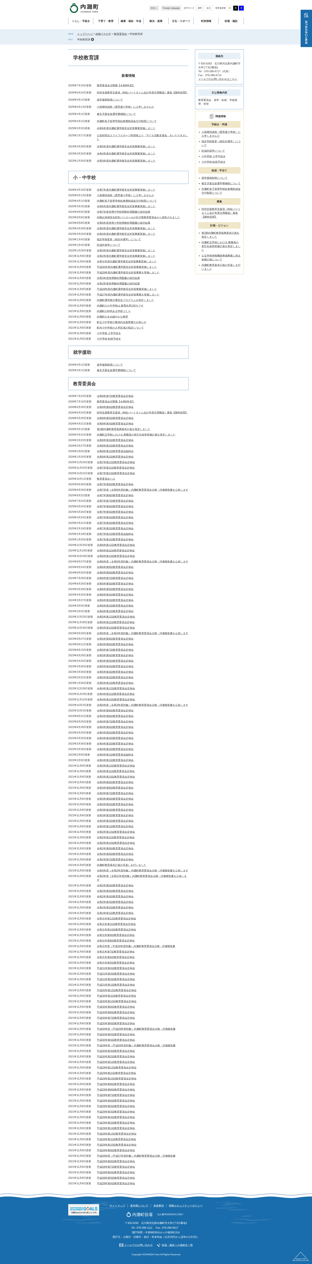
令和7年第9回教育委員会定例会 (115, 484)
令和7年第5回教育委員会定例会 (115, 512)
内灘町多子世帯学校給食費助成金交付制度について (127, 121)
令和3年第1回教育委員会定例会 (115, 826)
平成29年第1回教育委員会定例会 (116, 1128)
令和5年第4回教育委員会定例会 (115, 666)
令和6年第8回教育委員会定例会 (115, 572)
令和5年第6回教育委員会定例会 (115, 655)
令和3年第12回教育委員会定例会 (116, 765)
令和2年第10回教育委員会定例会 (116, 843)
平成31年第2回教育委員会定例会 (116, 979)
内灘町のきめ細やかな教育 (112, 316)
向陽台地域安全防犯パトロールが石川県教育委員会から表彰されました (138, 217)
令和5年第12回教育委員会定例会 (116, 616)
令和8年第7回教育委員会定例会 (115, 396)
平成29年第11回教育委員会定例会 (116, 1073)
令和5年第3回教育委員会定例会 (115, 672)
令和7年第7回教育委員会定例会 (115, 500)
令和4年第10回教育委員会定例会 (116, 699)
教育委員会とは (106, 478)
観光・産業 (156, 21)
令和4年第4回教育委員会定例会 (115, 738)
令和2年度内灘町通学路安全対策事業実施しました (126, 256)
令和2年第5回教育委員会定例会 (115, 891)
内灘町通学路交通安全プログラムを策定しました (125, 300)
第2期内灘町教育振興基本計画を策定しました (123, 429)
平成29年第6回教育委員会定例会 (116, 1100)
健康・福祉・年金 (131, 21)
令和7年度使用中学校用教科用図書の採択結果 (123, 211)
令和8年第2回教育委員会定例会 (115, 445)
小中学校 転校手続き (109, 338)
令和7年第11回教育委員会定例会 (116, 467)
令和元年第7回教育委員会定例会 (116, 951)
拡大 (209, 8)
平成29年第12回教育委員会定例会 (116, 1067)
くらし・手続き (81, 21)
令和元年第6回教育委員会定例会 (116, 957)
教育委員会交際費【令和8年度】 (116, 85)
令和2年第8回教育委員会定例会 (115, 854)
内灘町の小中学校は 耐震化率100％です (120, 305)
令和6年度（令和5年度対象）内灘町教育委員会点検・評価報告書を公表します (142, 561)
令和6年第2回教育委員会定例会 (115, 605)
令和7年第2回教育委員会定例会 (115, 528)
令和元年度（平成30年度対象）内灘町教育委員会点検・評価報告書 (136, 946)
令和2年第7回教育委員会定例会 (115, 859)
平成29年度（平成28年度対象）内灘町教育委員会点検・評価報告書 (136, 1045)
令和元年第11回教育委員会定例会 (116, 924)
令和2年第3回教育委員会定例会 (115, 902)
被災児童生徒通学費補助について (116, 114)
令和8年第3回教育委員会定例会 (115, 440)
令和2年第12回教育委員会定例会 (116, 832)
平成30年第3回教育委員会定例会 (116, 1051)
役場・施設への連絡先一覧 (177, 1245)
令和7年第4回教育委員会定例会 (115, 517)
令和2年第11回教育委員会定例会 (116, 837)
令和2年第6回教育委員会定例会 (115, 885)
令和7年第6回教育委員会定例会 (115, 506)
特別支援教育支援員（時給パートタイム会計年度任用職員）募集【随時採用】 (142, 92)
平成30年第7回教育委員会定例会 (116, 1018)
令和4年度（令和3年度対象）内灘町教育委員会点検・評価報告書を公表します (142, 705)
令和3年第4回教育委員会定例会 (115, 809)
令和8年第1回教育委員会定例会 (115, 456)
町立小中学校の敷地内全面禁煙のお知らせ (121, 322)
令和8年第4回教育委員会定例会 (115, 423)
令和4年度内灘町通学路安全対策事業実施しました (126, 153)
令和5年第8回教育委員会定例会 (115, 644)
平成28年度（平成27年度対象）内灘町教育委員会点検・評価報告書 (136, 1155)
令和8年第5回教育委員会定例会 (115, 418)
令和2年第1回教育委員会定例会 (115, 913)
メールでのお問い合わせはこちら (217, 79)
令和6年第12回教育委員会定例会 (116, 545)
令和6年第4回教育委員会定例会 (115, 594)
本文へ (154, 8)
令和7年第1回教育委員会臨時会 (115, 534)
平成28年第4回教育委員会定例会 (116, 1183)
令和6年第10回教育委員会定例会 (116, 556)
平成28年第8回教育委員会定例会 (116, 1161)
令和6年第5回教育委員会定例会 (115, 589)
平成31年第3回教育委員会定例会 (116, 973)
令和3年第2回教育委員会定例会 (115, 821)
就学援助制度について (110, 99)
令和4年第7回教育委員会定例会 (115, 721)
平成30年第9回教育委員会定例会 (116, 1006)
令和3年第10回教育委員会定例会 (116, 776)
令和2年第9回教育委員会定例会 (115, 848)
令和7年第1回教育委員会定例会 (115, 539)
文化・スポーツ (181, 21)
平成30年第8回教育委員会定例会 (116, 1012)
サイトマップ (117, 1205)
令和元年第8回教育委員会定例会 (116, 940)
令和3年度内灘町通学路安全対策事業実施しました (126, 160)
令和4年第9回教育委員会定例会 (115, 710)
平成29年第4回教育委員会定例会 (116, 1117)
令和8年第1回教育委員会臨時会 (115, 451)
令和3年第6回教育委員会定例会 (115, 798)
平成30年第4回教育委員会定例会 (116, 1040)
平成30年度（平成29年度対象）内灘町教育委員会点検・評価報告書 (136, 1029)
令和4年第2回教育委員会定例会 (115, 749)
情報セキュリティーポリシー (186, 1205)
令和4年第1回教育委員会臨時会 (115, 754)
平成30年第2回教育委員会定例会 (116, 1056)
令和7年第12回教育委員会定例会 (116, 462)
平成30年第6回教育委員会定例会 (116, 1023)
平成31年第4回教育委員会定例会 (116, 968)
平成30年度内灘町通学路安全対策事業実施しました (127, 267)
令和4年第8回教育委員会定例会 (115, 716)
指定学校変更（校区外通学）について (119, 239)
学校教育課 (83, 39)
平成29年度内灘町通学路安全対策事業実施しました (127, 289)
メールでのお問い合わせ (138, 1245)
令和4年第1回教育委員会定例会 (115, 760)
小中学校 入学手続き (109, 333)
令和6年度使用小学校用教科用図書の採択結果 (123, 223)
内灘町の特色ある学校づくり (114, 311)
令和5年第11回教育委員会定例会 (116, 622)
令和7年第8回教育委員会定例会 (115, 495)
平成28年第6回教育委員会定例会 (116, 1172)
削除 (92, 39)
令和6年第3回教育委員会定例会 (115, 600)
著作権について (139, 1205)
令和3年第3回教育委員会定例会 (115, 815)
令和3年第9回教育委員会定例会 (115, 782)
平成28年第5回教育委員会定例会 (116, 1178)
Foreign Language (171, 8)
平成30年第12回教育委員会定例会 (116, 990)
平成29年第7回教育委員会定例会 (116, 1095)
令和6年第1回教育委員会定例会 (115, 611)
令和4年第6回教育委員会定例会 (115, 727)
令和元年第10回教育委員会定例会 (116, 929)
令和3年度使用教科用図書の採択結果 (118, 278)
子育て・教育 (106, 21)
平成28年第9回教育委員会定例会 (116, 1150)
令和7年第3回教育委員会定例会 (115, 523)
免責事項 (158, 1205)
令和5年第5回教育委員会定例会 (115, 661)
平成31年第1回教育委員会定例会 (116, 984)
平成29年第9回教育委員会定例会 (116, 1084)
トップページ (85, 34)
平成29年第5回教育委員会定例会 (116, 1106)
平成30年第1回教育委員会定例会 (116, 1062)
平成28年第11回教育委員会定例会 (116, 1139)
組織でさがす (103, 34)
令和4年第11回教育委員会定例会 (116, 694)
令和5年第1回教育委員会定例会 (115, 683)
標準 (200, 8)
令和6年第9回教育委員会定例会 (115, 567)
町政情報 (206, 21)
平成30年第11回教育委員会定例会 (116, 995)
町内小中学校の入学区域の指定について (120, 327)
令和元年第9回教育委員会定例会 (116, 935)
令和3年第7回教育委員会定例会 (115, 793)
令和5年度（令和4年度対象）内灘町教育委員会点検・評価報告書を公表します (142, 633)
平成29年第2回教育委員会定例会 (116, 1122)
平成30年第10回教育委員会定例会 (116, 1001)
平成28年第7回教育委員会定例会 (116, 1166)
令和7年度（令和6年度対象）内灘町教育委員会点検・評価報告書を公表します (142, 489)
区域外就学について (108, 245)
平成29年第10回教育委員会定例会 (116, 1078)
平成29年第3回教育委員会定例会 (116, 1111)
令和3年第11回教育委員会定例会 (116, 771)
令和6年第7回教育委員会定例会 (115, 578)
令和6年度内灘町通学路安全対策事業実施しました (126, 128)
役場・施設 (231, 21)
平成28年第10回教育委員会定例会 (116, 1144)
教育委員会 (120, 34)
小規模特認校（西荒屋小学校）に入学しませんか (125, 106)
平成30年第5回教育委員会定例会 (116, 1034)
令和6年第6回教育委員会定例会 (115, 583)
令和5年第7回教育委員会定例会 (115, 649)
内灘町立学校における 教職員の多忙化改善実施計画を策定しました (136, 434)
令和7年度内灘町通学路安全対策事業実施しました (126, 189)
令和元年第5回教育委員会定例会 (116, 962)
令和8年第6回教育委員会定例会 (115, 407)
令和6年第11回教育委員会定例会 (116, 550)
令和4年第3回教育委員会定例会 (115, 743)
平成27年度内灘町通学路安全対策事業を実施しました (128, 294)
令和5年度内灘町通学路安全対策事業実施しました (126, 146)
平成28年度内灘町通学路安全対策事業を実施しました (128, 272)
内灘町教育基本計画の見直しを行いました (121, 865)
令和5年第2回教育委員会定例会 (115, 677)
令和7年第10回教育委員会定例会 (116, 473)
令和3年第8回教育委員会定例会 (115, 787)
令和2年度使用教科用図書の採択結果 (118, 283)
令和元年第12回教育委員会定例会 (116, 918)
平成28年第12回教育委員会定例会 (116, 1133)
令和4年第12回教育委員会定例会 (116, 688)
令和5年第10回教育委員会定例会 (116, 627)
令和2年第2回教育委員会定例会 (115, 907)
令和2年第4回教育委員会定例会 (115, 896)
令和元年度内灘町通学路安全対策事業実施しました (127, 261)
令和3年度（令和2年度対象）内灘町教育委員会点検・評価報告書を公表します (142, 870)
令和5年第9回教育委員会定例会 (115, 638)
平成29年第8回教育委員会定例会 (116, 1089)
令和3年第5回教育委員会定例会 (115, 804)
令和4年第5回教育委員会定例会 (115, 732)
